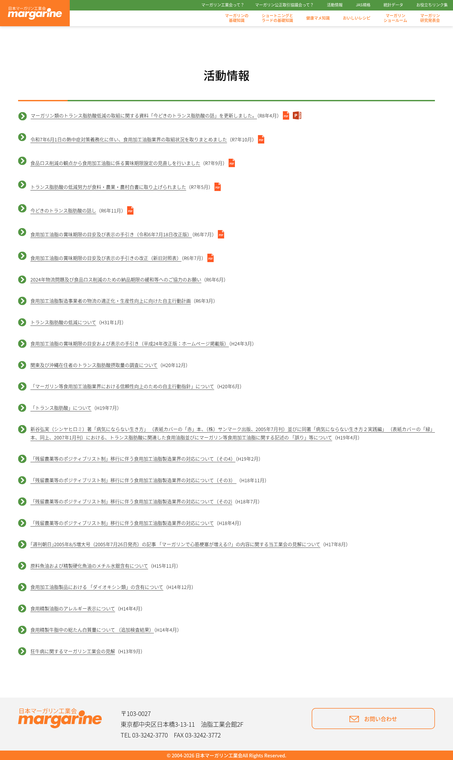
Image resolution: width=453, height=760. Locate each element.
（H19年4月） (232, 433)
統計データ (393, 4)
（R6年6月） (129, 279)
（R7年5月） (121, 186)
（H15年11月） (105, 565)
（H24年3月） (143, 343)
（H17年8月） (190, 544)
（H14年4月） (87, 608)
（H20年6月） (137, 386)
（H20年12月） (110, 365)
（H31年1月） (78, 322)
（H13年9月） (87, 651)
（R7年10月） (143, 139)
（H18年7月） (146, 501)
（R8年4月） (156, 115)
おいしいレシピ (356, 17)
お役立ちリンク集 (432, 4)
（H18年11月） (149, 480)
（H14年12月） (113, 586)
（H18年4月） (137, 522)
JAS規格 (363, 4)
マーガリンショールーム (395, 18)
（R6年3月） (124, 300)
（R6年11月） (78, 210)
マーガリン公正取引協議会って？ (284, 4)
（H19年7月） (76, 407)
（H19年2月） (146, 458)
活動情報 (335, 4)
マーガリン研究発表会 (430, 18)
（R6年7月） (123, 234)
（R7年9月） (128, 163)
